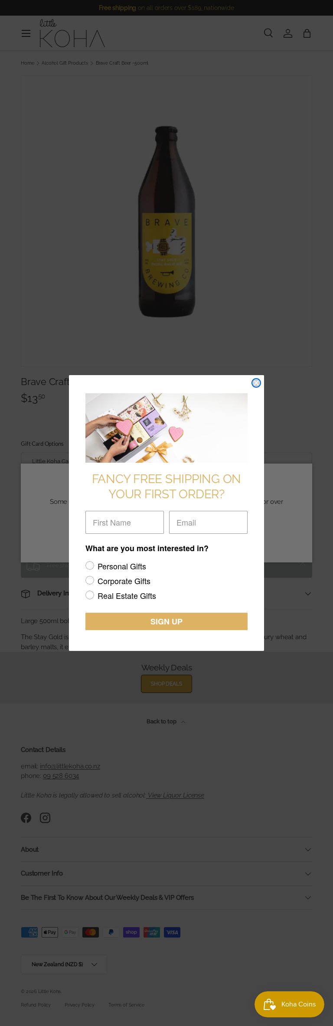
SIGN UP (166, 621)
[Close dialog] (256, 383)
